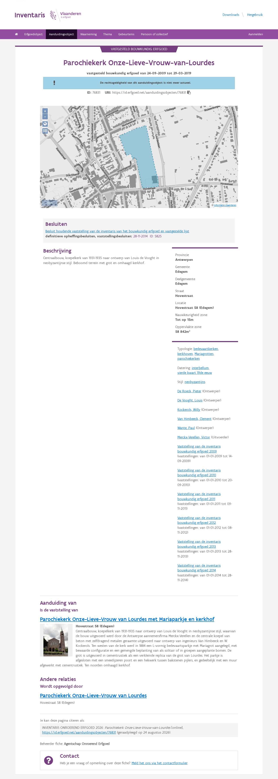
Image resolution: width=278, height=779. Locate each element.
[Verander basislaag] (45, 131)
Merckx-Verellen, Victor (193, 437)
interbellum (200, 368)
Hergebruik (255, 14)
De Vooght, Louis (189, 400)
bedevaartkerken (206, 349)
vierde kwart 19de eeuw (194, 373)
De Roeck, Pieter (189, 391)
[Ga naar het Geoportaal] (45, 124)
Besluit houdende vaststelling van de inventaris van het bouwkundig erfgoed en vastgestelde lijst (117, 231)
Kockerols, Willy (188, 410)
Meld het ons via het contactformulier (159, 763)
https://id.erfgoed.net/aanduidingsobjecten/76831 (79, 732)
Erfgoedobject (33, 34)
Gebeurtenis (126, 34)
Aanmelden (255, 34)
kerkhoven (185, 354)
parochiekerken (188, 358)
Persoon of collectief (154, 34)
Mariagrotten (204, 354)
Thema (107, 34)
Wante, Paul (186, 428)
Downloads (231, 14)
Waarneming (88, 34)
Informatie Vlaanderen (225, 205)
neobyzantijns (195, 382)
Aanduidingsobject (61, 34)
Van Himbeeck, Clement (194, 419)
